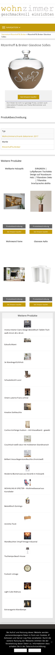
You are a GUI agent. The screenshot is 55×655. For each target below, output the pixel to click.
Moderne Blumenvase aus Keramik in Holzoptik (24, 474)
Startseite (5, 34)
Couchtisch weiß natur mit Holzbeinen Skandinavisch (26, 445)
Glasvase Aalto (41, 241)
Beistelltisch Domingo (13, 506)
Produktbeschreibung (14, 226)
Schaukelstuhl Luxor (12, 380)
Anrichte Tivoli (10, 524)
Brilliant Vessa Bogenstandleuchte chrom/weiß (23, 459)
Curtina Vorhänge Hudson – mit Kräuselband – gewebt (27, 430)
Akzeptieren (20, 650)
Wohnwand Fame (14, 241)
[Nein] (51, 642)
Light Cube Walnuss (12, 592)
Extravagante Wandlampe (15, 609)
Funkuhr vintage (11, 574)
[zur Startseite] (27, 11)
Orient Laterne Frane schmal (16, 398)
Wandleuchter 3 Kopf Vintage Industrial (20, 542)
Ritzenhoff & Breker (18, 34)
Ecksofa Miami (10, 344)
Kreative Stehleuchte (13, 412)
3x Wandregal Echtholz (13, 362)
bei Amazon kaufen (28, 97)
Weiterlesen (34, 650)
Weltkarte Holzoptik (14, 168)
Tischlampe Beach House (14, 556)
